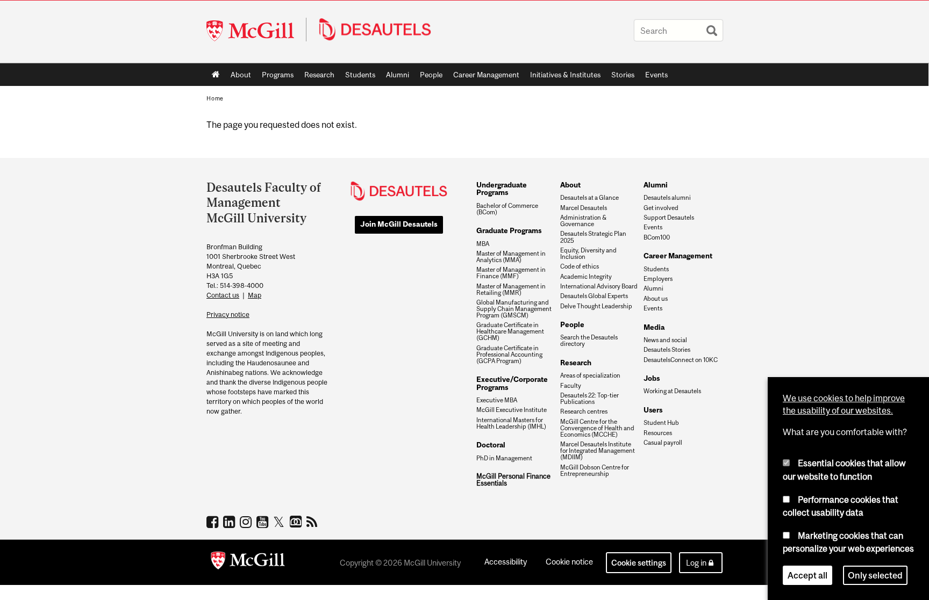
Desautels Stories (667, 349)
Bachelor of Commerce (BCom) (507, 209)
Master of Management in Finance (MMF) (511, 272)
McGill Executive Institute (511, 410)
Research (319, 74)
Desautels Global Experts (594, 296)
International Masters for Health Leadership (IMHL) (511, 423)
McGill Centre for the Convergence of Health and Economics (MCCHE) (597, 428)
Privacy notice (227, 314)
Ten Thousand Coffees (297, 522)
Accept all (807, 575)
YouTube (263, 521)
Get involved (661, 208)
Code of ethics (579, 266)
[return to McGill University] (247, 562)
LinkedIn (230, 521)
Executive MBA (496, 400)
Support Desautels (669, 217)
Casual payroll (663, 442)
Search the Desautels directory (589, 340)
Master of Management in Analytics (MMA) (511, 256)
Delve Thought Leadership (596, 306)
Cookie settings (638, 562)
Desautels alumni (667, 197)
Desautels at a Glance (589, 197)
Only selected (875, 575)
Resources (658, 433)
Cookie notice (569, 561)
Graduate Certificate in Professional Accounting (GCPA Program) (509, 354)
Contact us (222, 295)
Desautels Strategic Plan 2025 (593, 236)
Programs (275, 76)
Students (360, 74)
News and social (665, 340)
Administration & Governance (583, 220)
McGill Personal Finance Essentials (513, 480)
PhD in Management (504, 458)
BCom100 (657, 237)
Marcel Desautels (583, 208)
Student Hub (661, 423)
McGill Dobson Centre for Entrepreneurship (594, 470)
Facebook (213, 521)
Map (254, 295)
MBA (482, 244)
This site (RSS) (313, 521)
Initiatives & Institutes (563, 76)
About (241, 74)
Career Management (486, 74)
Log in (696, 562)
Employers (658, 279)
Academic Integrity (586, 276)
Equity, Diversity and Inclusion (588, 253)
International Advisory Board (599, 286)
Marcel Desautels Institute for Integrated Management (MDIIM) (597, 450)
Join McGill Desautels (399, 224)
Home (215, 74)
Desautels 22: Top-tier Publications (589, 398)
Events (656, 74)
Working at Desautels (672, 391)
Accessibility (505, 561)
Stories (622, 74)
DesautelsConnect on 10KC (681, 360)
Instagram (247, 521)
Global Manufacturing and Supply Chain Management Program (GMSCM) (514, 309)
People (431, 74)
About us (656, 298)
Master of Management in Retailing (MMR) (511, 289)
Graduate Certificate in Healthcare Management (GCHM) (510, 331)
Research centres (584, 411)
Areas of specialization (590, 375)
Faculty (570, 385)
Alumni (397, 74)
